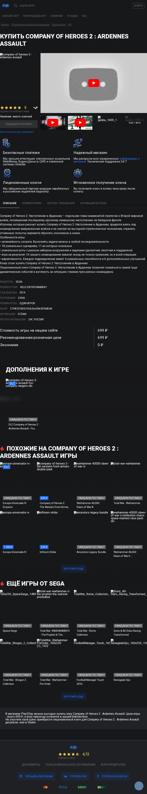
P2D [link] (6, 6)
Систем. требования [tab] (61, 203)
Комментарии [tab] (31, 203)
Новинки (57, 16)
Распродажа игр (34, 16)
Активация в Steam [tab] (93, 203)
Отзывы (72, 16)
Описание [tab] (9, 203)
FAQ (84, 16)
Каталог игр (11, 16)
